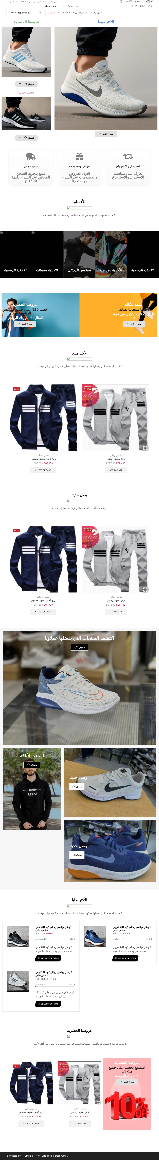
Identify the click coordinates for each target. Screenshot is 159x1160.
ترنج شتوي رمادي (116, 458)
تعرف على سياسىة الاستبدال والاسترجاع (128, 175)
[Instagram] (149, 1)
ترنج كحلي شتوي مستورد (43, 458)
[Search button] (114, 6)
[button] (26, 84)
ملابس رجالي (43, 455)
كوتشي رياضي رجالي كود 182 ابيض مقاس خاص (53, 974)
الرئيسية (10, 1)
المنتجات (18, 1)
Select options (43, 470)
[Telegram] (151, 1)
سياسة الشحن (44, 1)
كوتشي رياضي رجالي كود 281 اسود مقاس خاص (53, 928)
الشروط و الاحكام (30, 1)
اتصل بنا (54, 1)
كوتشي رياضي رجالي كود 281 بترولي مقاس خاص (132, 928)
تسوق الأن (32, 764)
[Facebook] (145, 1)
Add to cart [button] (115, 470)
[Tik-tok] (147, 1)
